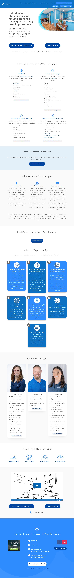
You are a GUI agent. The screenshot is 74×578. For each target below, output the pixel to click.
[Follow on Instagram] (64, 542)
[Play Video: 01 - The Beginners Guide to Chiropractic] (37, 485)
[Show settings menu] (57, 500)
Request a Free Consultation (21, 45)
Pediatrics (47, 133)
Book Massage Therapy (66, 6)
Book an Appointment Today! (37, 563)
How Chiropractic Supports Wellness (52, 140)
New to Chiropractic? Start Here (64, 3)
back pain (24, 76)
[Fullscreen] (62, 500)
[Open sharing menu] (59, 500)
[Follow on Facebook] (59, 542)
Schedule (55, 6)
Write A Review (37, 240)
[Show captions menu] (52, 500)
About (21, 3)
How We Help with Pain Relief (21, 100)
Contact (53, 3)
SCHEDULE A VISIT (53, 45)
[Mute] (55, 500)
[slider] (33, 500)
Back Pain (16, 83)
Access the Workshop (37, 164)
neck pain (30, 76)
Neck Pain (16, 91)
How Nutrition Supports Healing (21, 140)
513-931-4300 (38, 512)
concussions (52, 78)
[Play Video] (12, 500)
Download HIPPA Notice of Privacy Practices (37, 568)
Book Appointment (16, 435)
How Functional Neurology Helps (52, 110)
